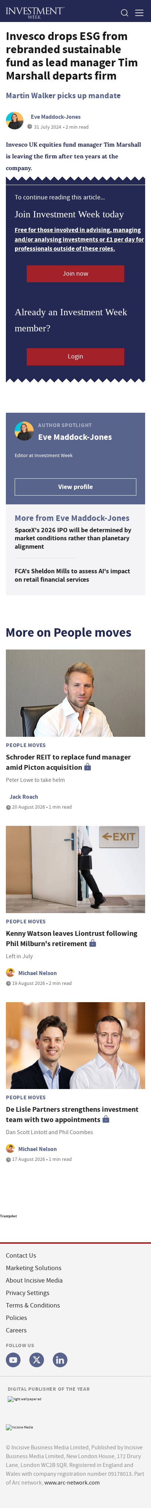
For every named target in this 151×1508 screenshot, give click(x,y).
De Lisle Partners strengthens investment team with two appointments (72, 1114)
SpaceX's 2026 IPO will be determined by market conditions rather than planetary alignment (73, 538)
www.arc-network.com (72, 1482)
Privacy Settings (27, 1293)
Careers (16, 1330)
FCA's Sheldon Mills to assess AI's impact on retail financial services (72, 575)
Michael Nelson (37, 973)
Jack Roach (24, 797)
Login (75, 356)
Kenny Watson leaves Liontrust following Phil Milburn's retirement (71, 938)
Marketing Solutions (34, 1268)
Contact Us (21, 1255)
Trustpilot (8, 1216)
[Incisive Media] (19, 1426)
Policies (16, 1318)
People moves (26, 745)
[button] (124, 12)
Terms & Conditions (33, 1305)
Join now (75, 273)
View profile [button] (75, 486)
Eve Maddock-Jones (56, 117)
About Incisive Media (34, 1280)
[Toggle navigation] (137, 12)
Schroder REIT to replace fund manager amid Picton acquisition (68, 762)
